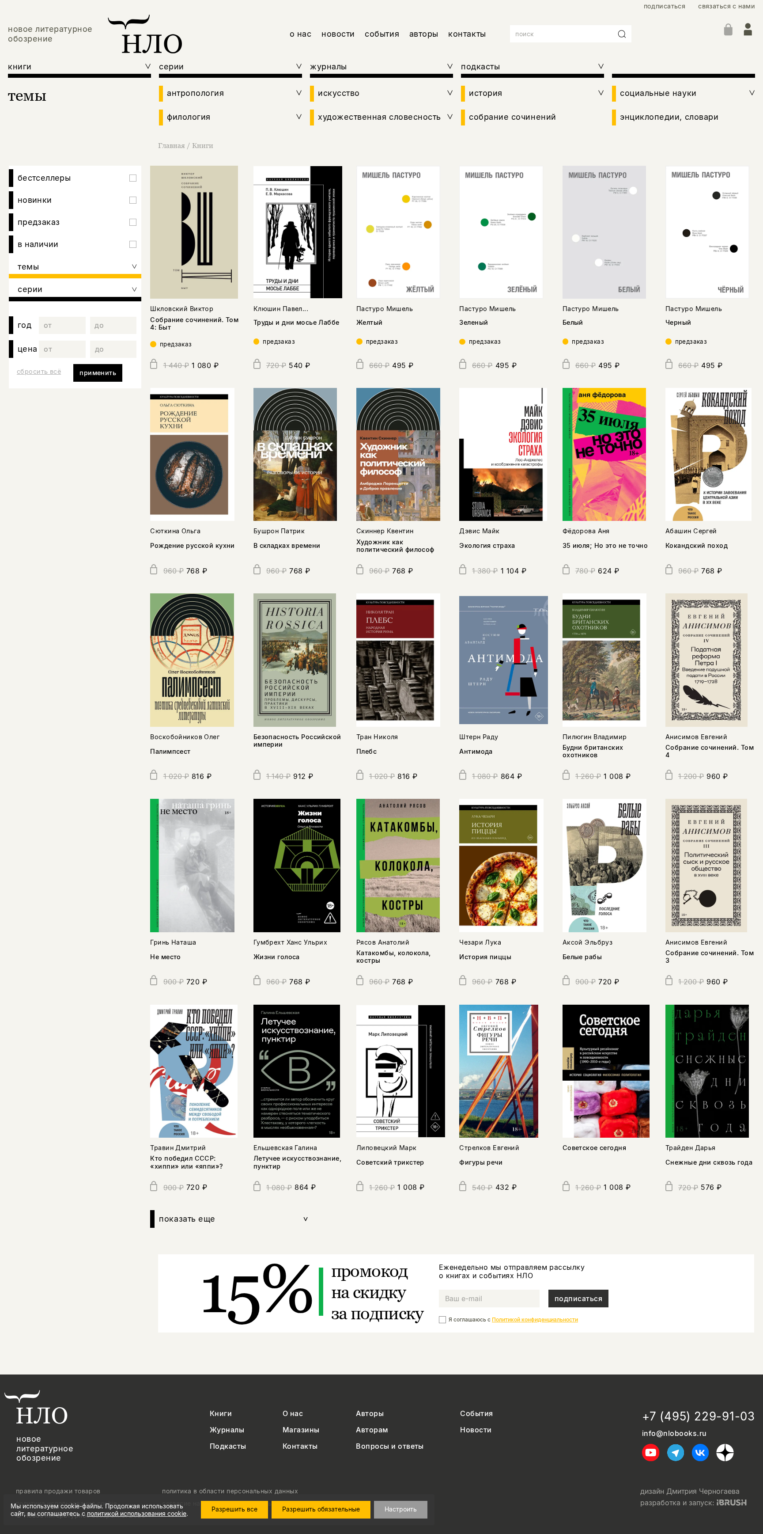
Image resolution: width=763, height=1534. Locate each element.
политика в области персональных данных (230, 1491)
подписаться (665, 6)
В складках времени (287, 545)
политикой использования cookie (136, 1513)
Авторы (370, 1413)
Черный (678, 322)
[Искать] (622, 34)
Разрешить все (234, 1509)
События (476, 1413)
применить (97, 372)
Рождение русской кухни (192, 545)
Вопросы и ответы (390, 1446)
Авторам (372, 1430)
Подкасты (228, 1446)
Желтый (369, 322)
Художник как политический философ (395, 545)
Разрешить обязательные (321, 1509)
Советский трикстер (390, 1162)
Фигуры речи (480, 1162)
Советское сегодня (594, 1147)
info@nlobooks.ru (674, 1433)
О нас (293, 1413)
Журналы (227, 1430)
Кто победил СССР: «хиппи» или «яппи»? (186, 1161)
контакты (467, 33)
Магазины (301, 1430)
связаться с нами (726, 6)
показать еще (234, 1218)
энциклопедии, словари (669, 117)
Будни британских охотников (593, 751)
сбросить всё (39, 371)
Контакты (300, 1446)
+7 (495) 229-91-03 (698, 1416)
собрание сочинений (512, 117)
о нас (301, 33)
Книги (202, 145)
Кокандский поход (696, 545)
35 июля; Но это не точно (605, 545)
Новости (475, 1430)
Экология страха (487, 545)
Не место (165, 957)
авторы (423, 33)
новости (338, 33)
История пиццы (485, 957)
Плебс (366, 751)
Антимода (475, 751)
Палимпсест (170, 751)
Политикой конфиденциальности (535, 1319)
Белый (573, 322)
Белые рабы (582, 957)
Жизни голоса (276, 957)
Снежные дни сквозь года (708, 1162)
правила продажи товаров (58, 1491)
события (382, 33)
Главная (171, 145)
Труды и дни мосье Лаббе (296, 322)
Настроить (401, 1509)
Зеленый (473, 322)
